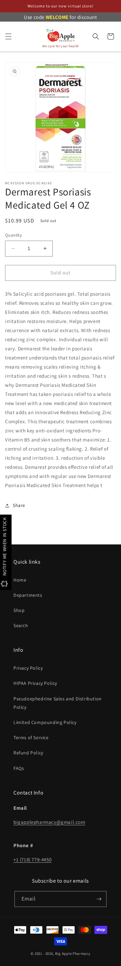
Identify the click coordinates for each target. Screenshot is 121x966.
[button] (8, 36)
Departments (27, 595)
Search (20, 625)
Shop (19, 610)
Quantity (13, 235)
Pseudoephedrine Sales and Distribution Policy (57, 703)
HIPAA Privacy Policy (35, 683)
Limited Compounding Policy (45, 722)
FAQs (18, 768)
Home (19, 580)
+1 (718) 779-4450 (32, 859)
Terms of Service (31, 737)
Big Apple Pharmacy (72, 953)
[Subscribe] (98, 899)
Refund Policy (28, 753)
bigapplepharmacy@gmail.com (49, 822)
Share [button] (19, 505)
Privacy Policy (28, 668)
